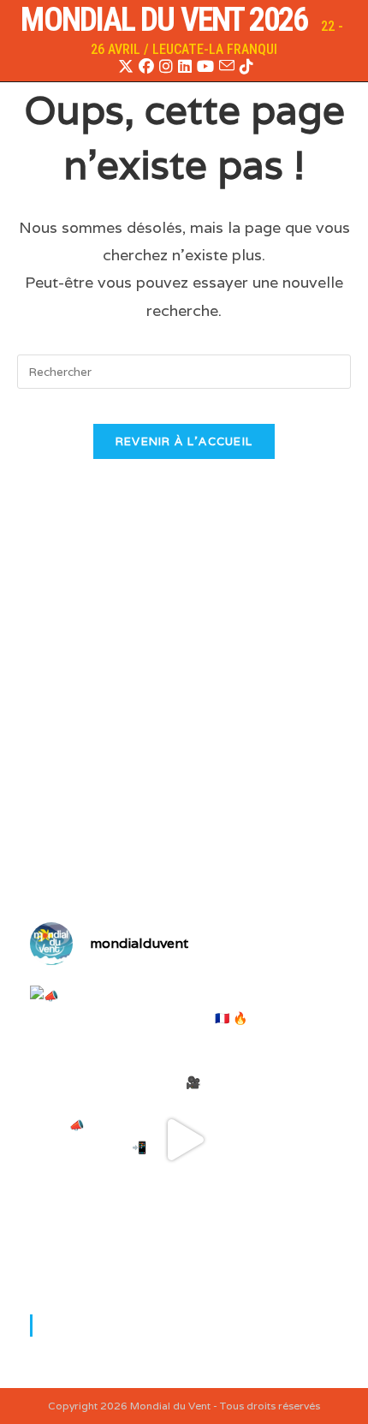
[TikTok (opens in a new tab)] (245, 66)
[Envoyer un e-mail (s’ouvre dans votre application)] (227, 65)
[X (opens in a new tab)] (126, 66)
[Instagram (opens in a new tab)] (166, 66)
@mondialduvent (99, 1324)
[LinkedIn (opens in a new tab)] (184, 66)
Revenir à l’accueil (184, 441)
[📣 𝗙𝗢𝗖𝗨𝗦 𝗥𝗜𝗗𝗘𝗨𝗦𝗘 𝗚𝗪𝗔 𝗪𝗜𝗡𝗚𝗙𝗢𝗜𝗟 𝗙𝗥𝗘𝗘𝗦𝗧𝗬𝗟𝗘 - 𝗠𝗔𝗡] (184, 1140)
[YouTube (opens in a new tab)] (205, 66)
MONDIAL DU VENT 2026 (164, 20)
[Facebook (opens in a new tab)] (146, 66)
